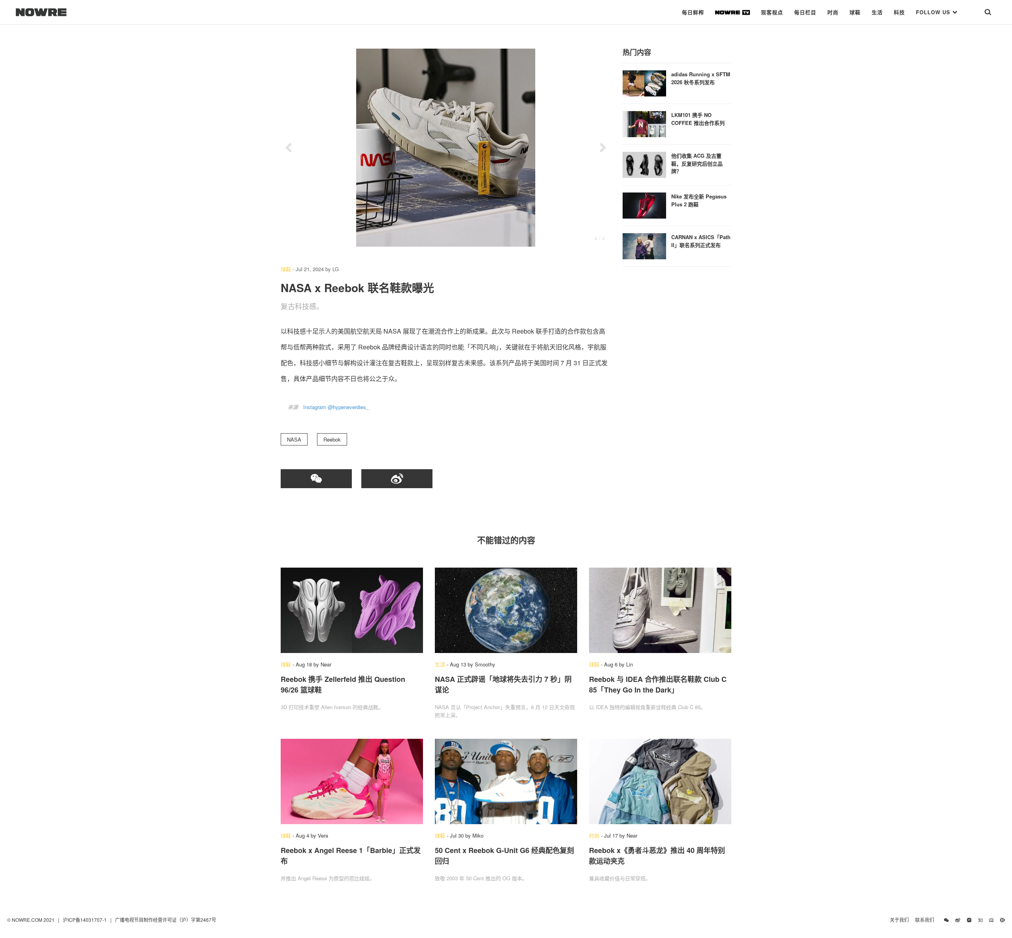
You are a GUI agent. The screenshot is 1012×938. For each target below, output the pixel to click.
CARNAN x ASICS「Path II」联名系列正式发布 (701, 241)
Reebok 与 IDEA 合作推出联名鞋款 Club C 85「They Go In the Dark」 (658, 684)
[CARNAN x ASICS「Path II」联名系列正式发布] (644, 245)
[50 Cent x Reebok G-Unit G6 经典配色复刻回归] (506, 781)
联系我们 (926, 919)
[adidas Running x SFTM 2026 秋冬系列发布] (644, 82)
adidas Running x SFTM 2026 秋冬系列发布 (700, 78)
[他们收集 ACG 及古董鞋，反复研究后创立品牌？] (644, 163)
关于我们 (899, 919)
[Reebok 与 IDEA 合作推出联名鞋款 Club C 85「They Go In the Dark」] (660, 610)
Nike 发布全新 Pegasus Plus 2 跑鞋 (699, 200)
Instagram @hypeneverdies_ (336, 407)
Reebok (332, 439)
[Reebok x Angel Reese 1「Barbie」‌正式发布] (352, 781)
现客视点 (772, 12)
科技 (899, 12)
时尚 (832, 12)
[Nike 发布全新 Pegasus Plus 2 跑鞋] (644, 204)
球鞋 (855, 12)
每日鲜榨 (693, 12)
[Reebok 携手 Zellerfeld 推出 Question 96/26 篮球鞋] (352, 610)
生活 (877, 12)
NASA (294, 439)
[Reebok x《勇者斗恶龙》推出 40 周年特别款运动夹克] (660, 781)
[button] (288, 148)
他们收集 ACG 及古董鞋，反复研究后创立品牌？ (697, 163)
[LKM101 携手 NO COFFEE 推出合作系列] (644, 123)
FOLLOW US (934, 12)
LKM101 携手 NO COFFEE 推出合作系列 (698, 118)
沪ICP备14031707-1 (85, 919)
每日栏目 (805, 12)
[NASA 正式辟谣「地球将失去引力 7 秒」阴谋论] (506, 610)
